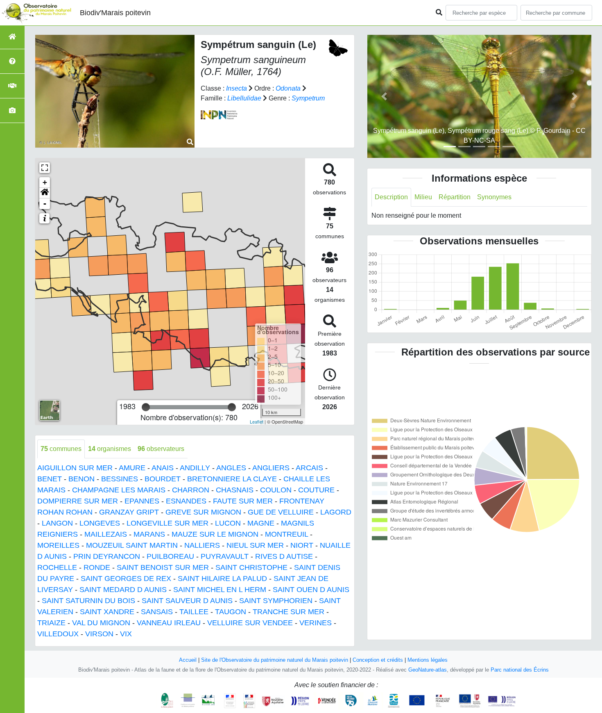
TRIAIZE (51, 623)
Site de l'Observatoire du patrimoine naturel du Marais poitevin (274, 660)
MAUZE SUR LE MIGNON (215, 534)
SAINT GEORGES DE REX (126, 578)
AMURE (132, 468)
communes (61, 448)
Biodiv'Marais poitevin (115, 13)
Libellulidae (244, 98)
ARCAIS (309, 468)
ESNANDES (186, 501)
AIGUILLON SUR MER (75, 468)
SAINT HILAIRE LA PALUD (222, 578)
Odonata (288, 88)
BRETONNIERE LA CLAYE (232, 479)
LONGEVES (99, 523)
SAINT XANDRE (107, 612)
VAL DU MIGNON (101, 623)
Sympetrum (308, 98)
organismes (109, 448)
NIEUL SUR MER (255, 545)
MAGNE (260, 523)
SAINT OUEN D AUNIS (311, 589)
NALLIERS (202, 545)
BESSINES (119, 479)
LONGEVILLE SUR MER (167, 523)
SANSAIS (157, 612)
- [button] (45, 203)
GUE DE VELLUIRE (281, 512)
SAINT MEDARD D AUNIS (123, 589)
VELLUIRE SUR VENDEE (250, 623)
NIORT (301, 545)
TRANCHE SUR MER (288, 612)
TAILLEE (193, 612)
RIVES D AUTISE (284, 556)
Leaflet (256, 421)
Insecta (236, 88)
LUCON (228, 523)
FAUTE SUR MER (243, 501)
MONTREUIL (286, 534)
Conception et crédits (378, 660)
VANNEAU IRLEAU (169, 623)
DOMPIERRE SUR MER (77, 501)
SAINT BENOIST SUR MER (163, 567)
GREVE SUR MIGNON (203, 512)
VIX (126, 634)
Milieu (423, 197)
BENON (81, 479)
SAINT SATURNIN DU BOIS (88, 601)
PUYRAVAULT (225, 556)
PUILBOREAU (170, 556)
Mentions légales (427, 660)
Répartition (455, 197)
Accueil (188, 660)
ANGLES (231, 468)
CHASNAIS (234, 490)
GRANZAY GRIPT (129, 512)
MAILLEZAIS (105, 534)
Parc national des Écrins (520, 670)
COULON (276, 490)
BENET (49, 479)
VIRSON (99, 634)
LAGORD (335, 512)
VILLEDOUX (58, 634)
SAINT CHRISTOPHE (251, 567)
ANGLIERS (271, 468)
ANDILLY (195, 468)
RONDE (97, 567)
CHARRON (190, 490)
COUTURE (316, 490)
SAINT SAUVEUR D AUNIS (187, 601)
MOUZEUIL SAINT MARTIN (132, 545)
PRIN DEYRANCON (106, 556)
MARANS (149, 534)
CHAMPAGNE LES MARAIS (118, 490)
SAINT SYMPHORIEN (275, 601)
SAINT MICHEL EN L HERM (219, 589)
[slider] (146, 407)
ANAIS (163, 468)
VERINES (315, 623)
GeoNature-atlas (427, 670)
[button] (44, 193)
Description (391, 197)
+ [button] (45, 182)
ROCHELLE (57, 567)
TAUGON (230, 612)
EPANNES (141, 501)
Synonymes (494, 197)
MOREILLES (58, 545)
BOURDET (163, 479)
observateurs (161, 448)
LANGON (57, 523)
